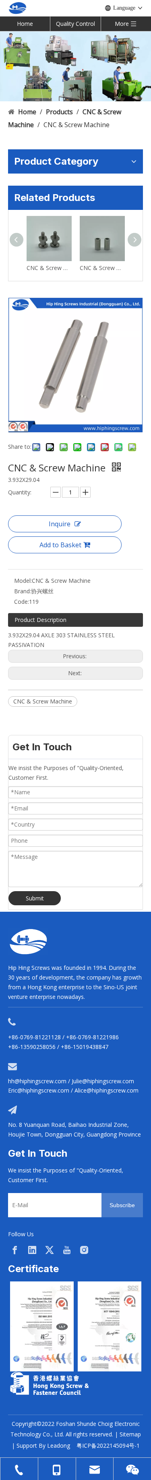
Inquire (59, 523)
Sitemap (130, 1434)
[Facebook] (15, 1250)
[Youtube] (67, 1250)
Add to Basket (60, 544)
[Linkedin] (32, 1250)
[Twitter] (49, 1250)
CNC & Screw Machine (49, 268)
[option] (42, 1326)
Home (25, 23)
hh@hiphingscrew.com (37, 1081)
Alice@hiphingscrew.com (106, 1090)
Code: (21, 601)
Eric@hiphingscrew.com (38, 1090)
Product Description (40, 620)
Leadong (58, 1445)
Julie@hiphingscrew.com (103, 1081)
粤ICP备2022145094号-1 (108, 1445)
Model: (23, 580)
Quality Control (75, 23)
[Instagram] (84, 1250)
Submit (35, 898)
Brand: (22, 591)
